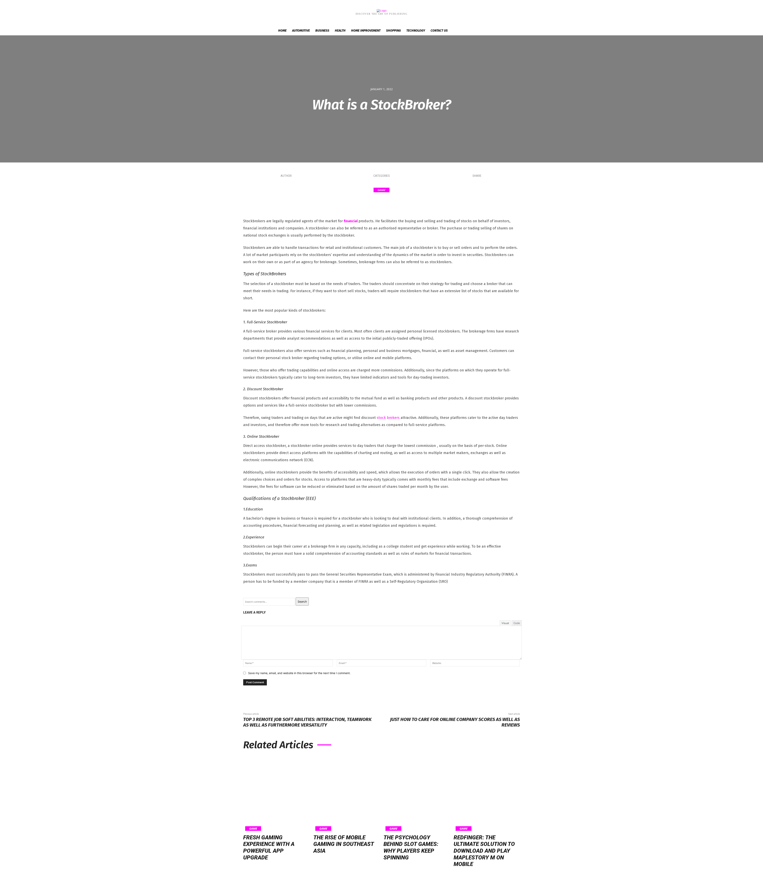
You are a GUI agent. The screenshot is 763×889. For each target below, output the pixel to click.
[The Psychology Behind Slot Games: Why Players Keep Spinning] (416, 793)
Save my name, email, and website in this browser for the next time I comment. (299, 673)
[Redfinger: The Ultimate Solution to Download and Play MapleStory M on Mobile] (487, 793)
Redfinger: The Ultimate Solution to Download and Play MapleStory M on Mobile (484, 850)
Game (381, 190)
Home (282, 30)
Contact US (439, 30)
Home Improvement (366, 30)
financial (351, 221)
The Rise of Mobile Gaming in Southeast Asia (343, 844)
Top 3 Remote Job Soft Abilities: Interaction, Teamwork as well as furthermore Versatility (307, 722)
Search (302, 601)
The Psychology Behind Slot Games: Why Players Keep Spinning (410, 847)
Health (340, 30)
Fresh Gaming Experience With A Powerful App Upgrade (268, 847)
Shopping (393, 30)
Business (322, 30)
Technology (415, 30)
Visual (505, 623)
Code (516, 623)
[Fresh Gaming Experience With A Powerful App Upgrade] (276, 793)
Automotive (301, 30)
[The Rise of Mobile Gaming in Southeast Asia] (346, 793)
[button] (483, 31)
